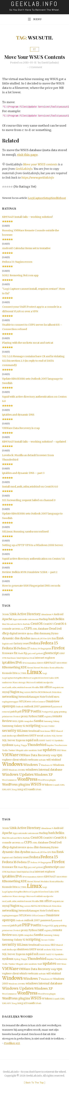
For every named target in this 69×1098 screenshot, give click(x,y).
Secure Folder (47, 726)
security (9, 731)
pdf (19, 711)
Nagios (14, 692)
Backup (43, 619)
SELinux (22, 731)
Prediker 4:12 (12, 1043)
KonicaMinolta (56, 668)
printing (63, 712)
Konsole (7, 673)
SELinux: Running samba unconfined (25, 531)
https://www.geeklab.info (37, 177)
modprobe (48, 682)
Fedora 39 (35, 649)
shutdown (23, 735)
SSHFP (42, 740)
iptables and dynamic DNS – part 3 (23, 473)
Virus (63, 750)
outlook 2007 (32, 706)
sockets (47, 736)
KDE (24, 667)
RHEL (15, 721)
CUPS (28, 628)
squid (29, 740)
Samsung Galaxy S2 (13, 725)
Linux (34, 672)
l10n (15, 673)
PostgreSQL (47, 712)
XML (62, 785)
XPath (38, 789)
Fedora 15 (49, 643)
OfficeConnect (38, 702)
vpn (59, 755)
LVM (56, 678)
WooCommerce (9, 780)
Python (32, 716)
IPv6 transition (29, 663)
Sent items (45, 731)
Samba (38, 721)
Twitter (11, 750)
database (43, 628)
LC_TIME (22, 673)
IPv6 (18, 662)
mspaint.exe (58, 687)
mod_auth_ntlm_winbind (13, 687)
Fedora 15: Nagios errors (17, 261)
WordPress (27, 779)
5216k (13, 614)
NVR (29, 702)
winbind (56, 759)
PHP (26, 711)
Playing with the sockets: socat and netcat (27, 342)
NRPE (56, 697)
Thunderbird (36, 745)
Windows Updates (18, 774)
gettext (39, 653)
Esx (54, 638)
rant (41, 716)
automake (23, 619)
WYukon (47, 784)
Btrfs (19, 624)
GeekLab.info (24, 168)
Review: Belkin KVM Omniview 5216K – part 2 (29, 572)
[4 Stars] (9, 187)
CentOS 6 (60, 624)
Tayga (24, 745)
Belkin (59, 619)
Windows (12, 764)
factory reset (21, 643)
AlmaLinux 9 (47, 614)
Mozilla (35, 687)
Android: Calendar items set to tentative (26, 248)
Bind (4, 624)
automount (33, 619)
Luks (51, 678)
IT (34, 49)
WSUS (36, 784)
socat (40, 735)
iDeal (31, 658)
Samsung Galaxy (51, 721)
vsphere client (10, 759)
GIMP (62, 653)
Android (58, 614)
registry (48, 716)
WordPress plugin (47, 780)
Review (7, 721)
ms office (45, 687)
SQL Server (57, 736)
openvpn (8, 706)
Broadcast (12, 624)
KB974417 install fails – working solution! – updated (34, 441)
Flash (20, 653)
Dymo (54, 633)
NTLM (23, 701)
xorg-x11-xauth (26, 789)
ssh (36, 740)
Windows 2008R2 (16, 770)
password (46, 706)
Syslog (17, 745)
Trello (5, 750)
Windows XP (43, 775)
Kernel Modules (41, 668)
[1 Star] (3, 187)
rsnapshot (28, 721)
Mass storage (19, 682)
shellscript (11, 736)
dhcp (5, 633)
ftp (25, 653)
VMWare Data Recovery (34, 755)
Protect (16, 716)
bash (51, 619)
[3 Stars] (7, 187)
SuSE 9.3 (50, 740)
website (42, 760)
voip (53, 755)
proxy (24, 716)
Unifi (40, 750)
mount (28, 687)
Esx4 (60, 638)
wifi (48, 759)
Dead (52, 628)
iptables (8, 662)
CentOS (37, 624)
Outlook (20, 707)
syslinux (7, 745)
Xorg (14, 789)
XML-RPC (6, 789)
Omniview (52, 701)
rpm (20, 721)
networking (10, 696)
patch (13, 711)
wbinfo (23, 759)
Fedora (34, 643)
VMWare (10, 754)
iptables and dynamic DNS (18, 414)
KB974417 (50, 662)
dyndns (25, 638)
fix (15, 653)
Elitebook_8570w (39, 639)
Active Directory (29, 614)
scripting (33, 726)
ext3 (11, 644)
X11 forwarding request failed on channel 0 (28, 500)
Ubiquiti (19, 750)
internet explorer (45, 657)
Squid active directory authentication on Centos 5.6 (33, 558)
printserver (7, 716)
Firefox (58, 648)
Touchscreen (60, 745)
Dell (59, 628)
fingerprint (46, 649)
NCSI (40, 692)
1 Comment (35, 67)
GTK (4, 658)
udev (26, 750)
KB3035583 (61, 663)
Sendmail (34, 731)
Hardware (11, 658)
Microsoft (31, 682)
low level (45, 678)
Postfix (36, 711)
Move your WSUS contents (34, 57)
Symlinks (59, 740)
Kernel (30, 668)
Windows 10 (47, 765)
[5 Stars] (12, 187)
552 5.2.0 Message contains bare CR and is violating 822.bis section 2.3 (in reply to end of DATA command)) (33, 361)
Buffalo (26, 624)
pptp (56, 712)
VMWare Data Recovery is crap (21, 428)
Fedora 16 (9, 648)
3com (5, 614)
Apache (7, 619)
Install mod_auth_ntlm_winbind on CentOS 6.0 (30, 486)
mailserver (7, 682)
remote (57, 716)
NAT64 (34, 692)
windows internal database (44, 769)
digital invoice (17, 633)
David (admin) (50, 62)
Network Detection (52, 692)
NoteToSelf (46, 696)
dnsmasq (44, 633)
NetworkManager (28, 696)
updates (49, 750)
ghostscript (51, 653)
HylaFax (25, 658)
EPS (49, 639)
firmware (7, 653)
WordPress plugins (16, 784)
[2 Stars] (5, 187)
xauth (57, 785)
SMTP (32, 735)
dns (36, 633)
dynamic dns (10, 638)
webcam (33, 759)
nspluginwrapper (10, 702)
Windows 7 (31, 765)
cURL (34, 629)
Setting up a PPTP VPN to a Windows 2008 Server (32, 545)
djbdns (30, 634)
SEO (53, 731)
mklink (39, 682)
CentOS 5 (48, 624)
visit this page (27, 154)
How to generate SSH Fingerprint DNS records (31, 585)
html (19, 658)
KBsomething (11, 667)
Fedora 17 (23, 648)
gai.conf (32, 653)
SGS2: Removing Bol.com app (20, 275)
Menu (37, 19)
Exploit (5, 644)
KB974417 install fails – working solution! (27, 216)
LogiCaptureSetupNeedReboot (47, 198)
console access (11, 628)
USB (59, 750)
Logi (44, 673)
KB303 (40, 663)
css (22, 629)
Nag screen (25, 692)
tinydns (50, 745)
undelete (33, 750)
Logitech (35, 678)
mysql (6, 692)
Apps (15, 619)
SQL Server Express (13, 740)
